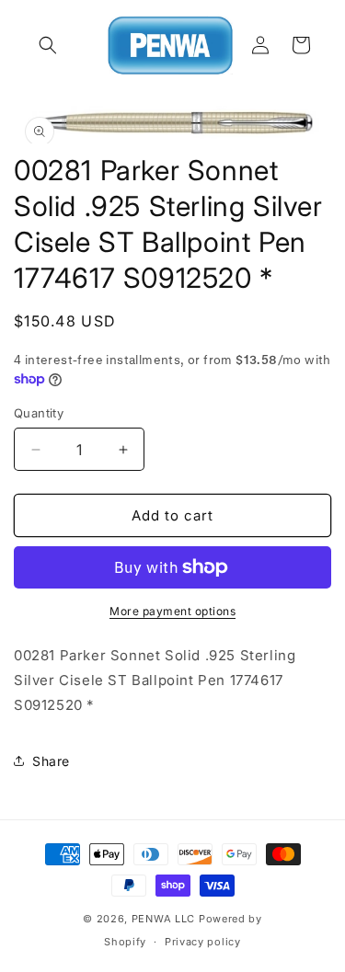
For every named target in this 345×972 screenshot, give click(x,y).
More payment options (172, 611)
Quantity (38, 413)
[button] (48, 45)
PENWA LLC (163, 918)
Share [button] (51, 761)
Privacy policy (203, 941)
